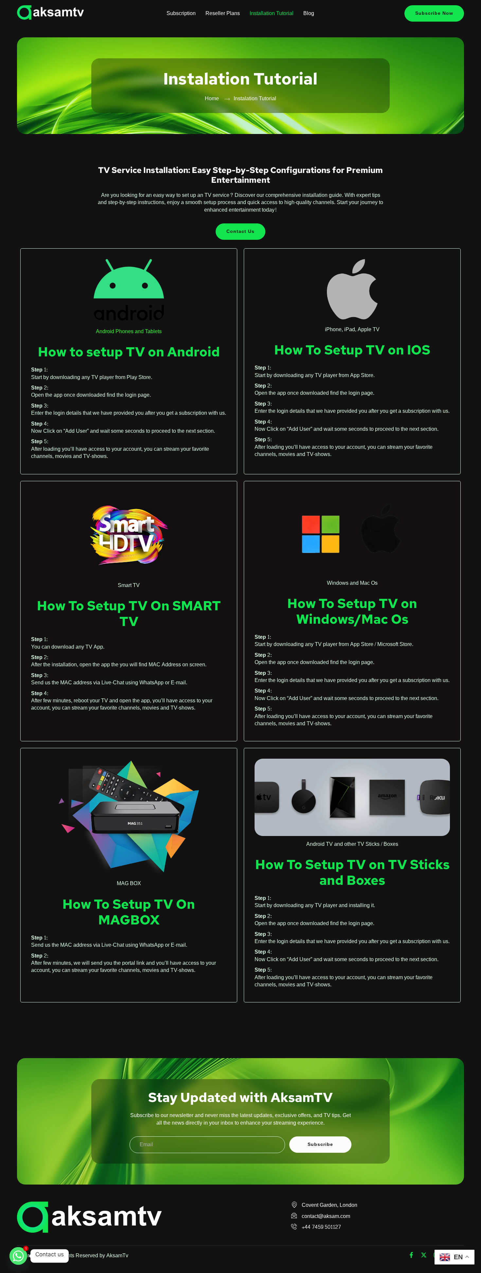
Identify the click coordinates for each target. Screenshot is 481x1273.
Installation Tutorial (272, 13)
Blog (308, 13)
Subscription (181, 13)
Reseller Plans (222, 13)
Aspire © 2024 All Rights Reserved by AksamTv (72, 1255)
